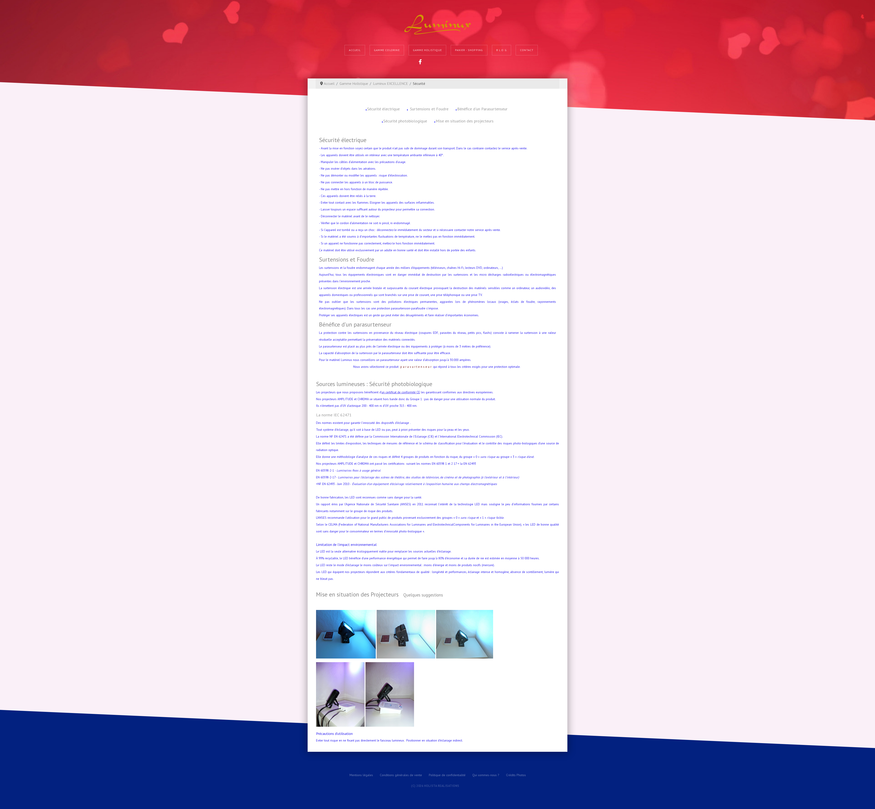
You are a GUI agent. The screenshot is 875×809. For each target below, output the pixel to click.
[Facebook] (420, 61)
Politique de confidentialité (447, 775)
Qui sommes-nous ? (485, 775)
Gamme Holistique (427, 50)
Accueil (355, 50)
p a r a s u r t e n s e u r (415, 367)
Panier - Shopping (469, 50)
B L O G (501, 50)
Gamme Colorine (387, 50)
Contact (526, 50)
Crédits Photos (516, 775)
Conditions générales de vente (401, 775)
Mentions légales (361, 775)
